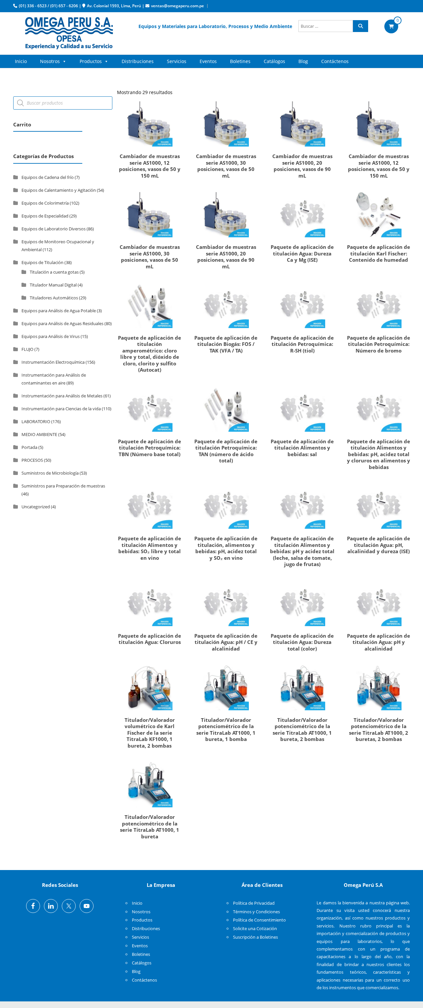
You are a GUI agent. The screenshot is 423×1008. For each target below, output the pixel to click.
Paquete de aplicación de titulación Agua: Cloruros (149, 639)
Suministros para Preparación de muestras (63, 486)
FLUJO (27, 349)
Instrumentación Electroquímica (53, 362)
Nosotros (50, 61)
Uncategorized (35, 507)
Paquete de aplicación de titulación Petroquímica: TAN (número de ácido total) (225, 451)
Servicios (176, 61)
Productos (91, 61)
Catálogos (274, 61)
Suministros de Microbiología (50, 473)
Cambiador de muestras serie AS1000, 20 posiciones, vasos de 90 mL (302, 166)
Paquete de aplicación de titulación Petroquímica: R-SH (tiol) (302, 344)
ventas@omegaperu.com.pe (177, 6)
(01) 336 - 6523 (33, 6)
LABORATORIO (35, 421)
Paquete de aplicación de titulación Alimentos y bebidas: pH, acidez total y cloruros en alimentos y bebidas (378, 454)
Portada (29, 447)
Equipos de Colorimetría (45, 203)
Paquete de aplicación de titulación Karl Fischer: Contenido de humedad (378, 253)
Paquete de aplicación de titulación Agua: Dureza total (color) (302, 642)
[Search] (360, 26)
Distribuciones (138, 61)
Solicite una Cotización (255, 928)
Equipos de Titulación (42, 262)
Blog (303, 61)
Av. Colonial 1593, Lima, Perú (114, 6)
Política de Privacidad (254, 903)
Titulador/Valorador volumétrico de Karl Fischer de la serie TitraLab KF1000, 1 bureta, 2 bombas (150, 733)
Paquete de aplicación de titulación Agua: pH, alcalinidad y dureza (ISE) (378, 544)
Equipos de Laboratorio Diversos (53, 229)
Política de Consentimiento (259, 920)
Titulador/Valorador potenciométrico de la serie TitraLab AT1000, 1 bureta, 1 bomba (225, 730)
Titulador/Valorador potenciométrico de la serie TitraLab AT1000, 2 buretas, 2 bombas (378, 730)
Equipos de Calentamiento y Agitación (58, 190)
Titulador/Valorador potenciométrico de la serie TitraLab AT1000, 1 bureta (149, 827)
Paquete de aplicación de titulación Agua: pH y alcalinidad (378, 642)
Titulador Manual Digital (53, 285)
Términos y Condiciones (256, 912)
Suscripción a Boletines (255, 937)
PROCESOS (32, 460)
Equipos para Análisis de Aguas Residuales (62, 323)
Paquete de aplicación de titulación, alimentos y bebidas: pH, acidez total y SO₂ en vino (225, 548)
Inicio (21, 61)
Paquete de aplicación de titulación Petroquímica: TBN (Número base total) (149, 447)
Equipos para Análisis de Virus (50, 336)
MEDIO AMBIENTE (39, 434)
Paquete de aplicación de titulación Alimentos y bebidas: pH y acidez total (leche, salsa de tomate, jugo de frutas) (302, 551)
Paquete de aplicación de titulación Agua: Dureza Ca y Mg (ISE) (302, 253)
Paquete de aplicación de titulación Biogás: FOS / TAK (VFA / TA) (225, 344)
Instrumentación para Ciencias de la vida (61, 409)
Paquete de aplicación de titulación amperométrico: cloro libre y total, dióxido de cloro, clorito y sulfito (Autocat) (149, 353)
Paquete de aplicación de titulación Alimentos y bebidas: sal (302, 447)
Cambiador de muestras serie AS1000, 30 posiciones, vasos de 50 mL (226, 166)
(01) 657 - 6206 (64, 6)
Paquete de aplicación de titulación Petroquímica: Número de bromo (378, 344)
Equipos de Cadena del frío (47, 177)
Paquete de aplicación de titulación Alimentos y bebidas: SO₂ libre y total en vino (149, 548)
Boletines (240, 61)
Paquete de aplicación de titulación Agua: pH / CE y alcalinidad (225, 642)
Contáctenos (335, 61)
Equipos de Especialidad (44, 216)
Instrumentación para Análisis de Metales (61, 396)
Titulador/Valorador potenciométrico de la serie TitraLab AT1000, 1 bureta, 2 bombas (302, 730)
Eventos (208, 61)
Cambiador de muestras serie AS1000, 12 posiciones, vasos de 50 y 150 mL (149, 166)
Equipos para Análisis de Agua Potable (58, 311)
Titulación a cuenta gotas (54, 272)
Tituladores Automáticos (54, 298)
